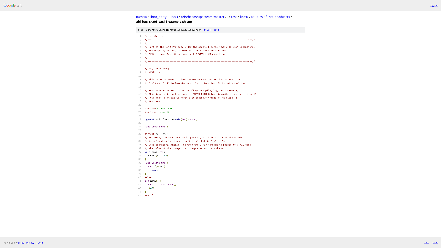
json (435, 242)
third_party (158, 17)
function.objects (278, 17)
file (206, 29)
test (234, 17)
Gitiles (20, 242)
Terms (39, 242)
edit (216, 29)
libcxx (174, 17)
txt (426, 242)
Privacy (30, 242)
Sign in (434, 5)
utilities (257, 17)
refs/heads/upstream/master (202, 17)
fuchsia (141, 17)
